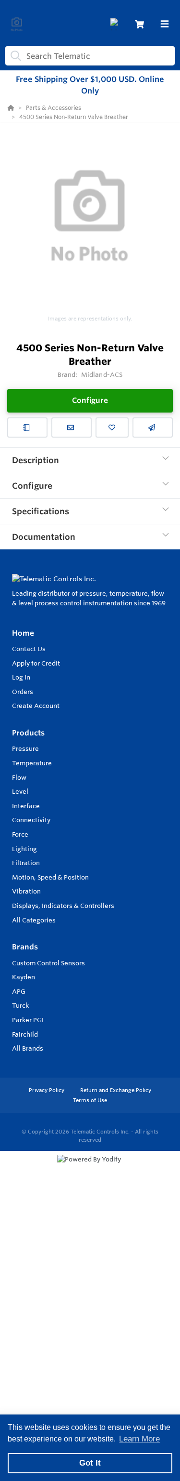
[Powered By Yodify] (90, 1168)
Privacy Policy (47, 1090)
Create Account (36, 705)
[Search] (14, 56)
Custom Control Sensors (48, 963)
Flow (19, 777)
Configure (90, 400)
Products (28, 732)
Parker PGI (28, 1020)
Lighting (24, 849)
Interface (26, 806)
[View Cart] (139, 24)
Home (23, 633)
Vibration (26, 891)
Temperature (32, 763)
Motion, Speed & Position (50, 877)
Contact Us (29, 649)
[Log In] (116, 24)
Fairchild (25, 1034)
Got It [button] (90, 1463)
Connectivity (31, 820)
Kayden (23, 977)
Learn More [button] (139, 1438)
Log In (21, 677)
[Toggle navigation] (164, 24)
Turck (20, 1005)
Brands (25, 946)
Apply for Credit (36, 663)
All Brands (27, 1048)
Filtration (26, 863)
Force (20, 834)
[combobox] (90, 55)
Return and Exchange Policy (115, 1090)
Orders (22, 691)
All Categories (34, 920)
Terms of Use (90, 1100)
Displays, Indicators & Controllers (63, 905)
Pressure (25, 748)
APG (18, 991)
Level (20, 791)
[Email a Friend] (152, 427)
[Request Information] (71, 427)
